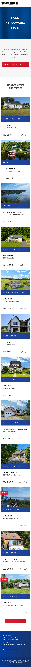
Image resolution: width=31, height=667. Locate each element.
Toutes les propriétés (15, 621)
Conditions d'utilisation (23, 661)
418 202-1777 (9, 642)
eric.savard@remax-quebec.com (17, 644)
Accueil (6, 64)
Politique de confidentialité (8, 661)
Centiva (19, 665)
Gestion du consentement (16, 662)
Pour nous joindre (20, 64)
